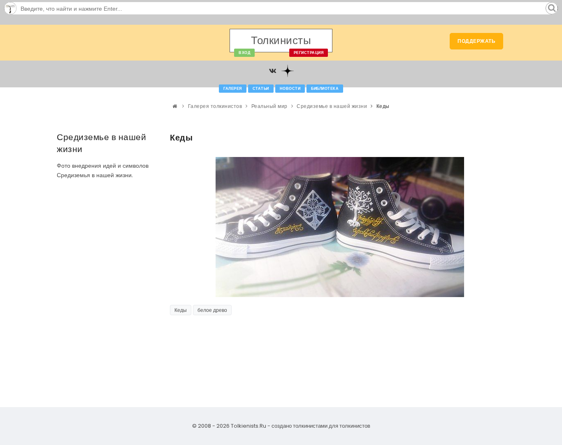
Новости (290, 88)
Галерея (232, 88)
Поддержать (476, 40)
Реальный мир (269, 106)
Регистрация (309, 52)
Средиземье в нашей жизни (332, 106)
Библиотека (325, 88)
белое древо (212, 310)
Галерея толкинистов (215, 106)
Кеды (180, 310)
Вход (244, 52)
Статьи (261, 88)
